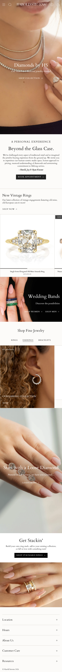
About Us (7, 640)
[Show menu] (4, 4)
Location (7, 620)
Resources (8, 661)
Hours (5, 630)
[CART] (58, 4)
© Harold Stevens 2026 (10, 669)
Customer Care (11, 651)
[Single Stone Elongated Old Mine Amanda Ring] (27, 241)
